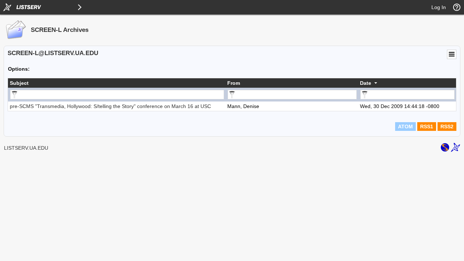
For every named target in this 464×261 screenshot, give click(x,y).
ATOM (405, 126)
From (233, 83)
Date (365, 83)
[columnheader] (116, 83)
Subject (19, 83)
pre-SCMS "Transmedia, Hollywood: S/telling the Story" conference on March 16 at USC (110, 106)
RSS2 (446, 126)
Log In (438, 7)
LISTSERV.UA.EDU (26, 148)
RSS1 (426, 126)
